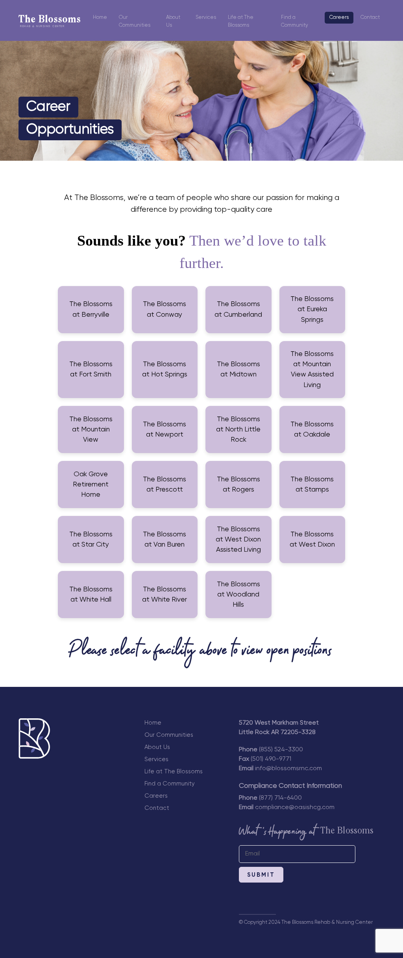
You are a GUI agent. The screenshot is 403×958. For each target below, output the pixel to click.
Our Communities (134, 21)
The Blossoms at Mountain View (91, 430)
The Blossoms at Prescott (164, 484)
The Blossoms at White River (164, 594)
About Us (173, 21)
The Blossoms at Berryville (91, 309)
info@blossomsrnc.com (288, 768)
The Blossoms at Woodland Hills (238, 595)
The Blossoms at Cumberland (238, 309)
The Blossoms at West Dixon (312, 539)
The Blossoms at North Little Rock (238, 430)
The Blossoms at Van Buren (164, 539)
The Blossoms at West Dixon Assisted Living (238, 540)
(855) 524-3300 (281, 750)
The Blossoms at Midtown (238, 369)
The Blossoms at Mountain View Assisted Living (312, 370)
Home (100, 17)
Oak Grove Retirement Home (91, 485)
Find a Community (294, 21)
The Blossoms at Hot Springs (164, 369)
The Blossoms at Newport (164, 429)
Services (206, 17)
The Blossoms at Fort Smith (91, 369)
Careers (339, 17)
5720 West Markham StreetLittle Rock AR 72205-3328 (279, 728)
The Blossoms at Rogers (238, 484)
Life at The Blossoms (240, 21)
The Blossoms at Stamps (312, 484)
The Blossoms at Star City (91, 539)
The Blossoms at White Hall (91, 594)
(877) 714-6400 (280, 798)
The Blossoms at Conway (164, 309)
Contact (370, 17)
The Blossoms (49, 21)
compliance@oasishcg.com (295, 807)
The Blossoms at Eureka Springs (312, 309)
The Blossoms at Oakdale (312, 429)
